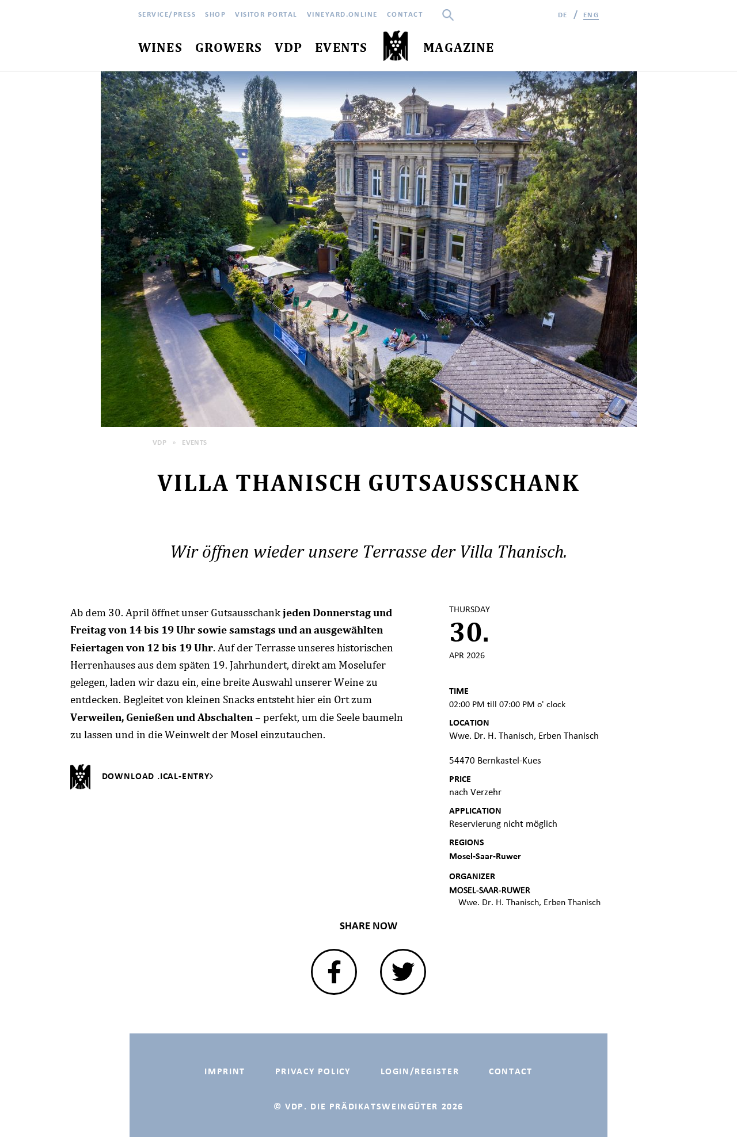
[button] (334, 972)
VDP (159, 442)
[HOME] (395, 46)
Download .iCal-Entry (156, 775)
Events (194, 442)
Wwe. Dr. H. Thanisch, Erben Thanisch (529, 901)
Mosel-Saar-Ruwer (485, 855)
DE (563, 14)
